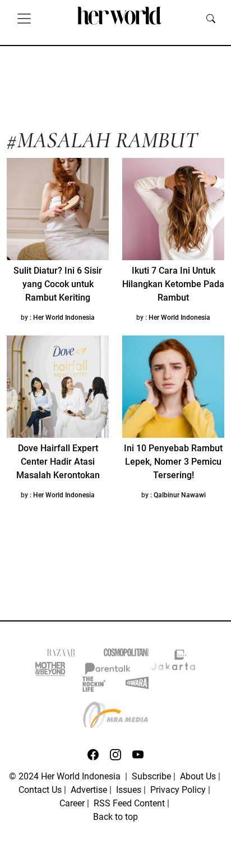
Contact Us (40, 789)
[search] (210, 18)
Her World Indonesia (64, 317)
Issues (128, 789)
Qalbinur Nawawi (180, 495)
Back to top (115, 816)
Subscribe (151, 776)
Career (72, 803)
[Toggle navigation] (24, 17)
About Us (198, 776)
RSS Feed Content (129, 803)
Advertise (89, 789)
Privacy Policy (178, 789)
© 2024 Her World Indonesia (66, 776)
